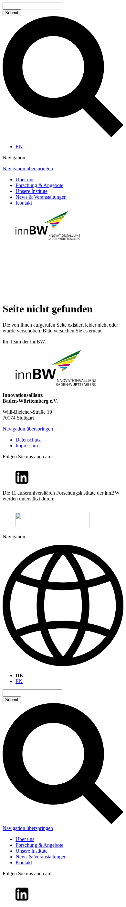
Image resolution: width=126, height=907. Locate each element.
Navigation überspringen (28, 168)
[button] (63, 158)
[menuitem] (19, 146)
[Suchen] (63, 135)
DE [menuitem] (19, 675)
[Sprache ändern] (63, 606)
